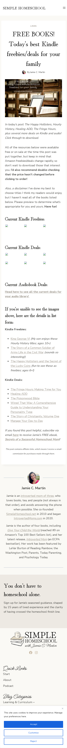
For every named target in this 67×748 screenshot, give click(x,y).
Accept (33, 724)
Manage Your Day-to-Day (27, 421)
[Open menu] (64, 7)
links (33, 26)
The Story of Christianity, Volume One (35, 416)
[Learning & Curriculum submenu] (34, 702)
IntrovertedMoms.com (28, 518)
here (16, 435)
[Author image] (24, 72)
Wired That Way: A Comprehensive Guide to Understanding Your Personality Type (33, 407)
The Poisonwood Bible (25, 398)
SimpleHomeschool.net (21, 514)
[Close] (64, 708)
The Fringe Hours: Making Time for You (36, 389)
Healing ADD (19, 394)
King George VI (20, 339)
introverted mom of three (37, 496)
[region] (33, 727)
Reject (33, 741)
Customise (33, 732)
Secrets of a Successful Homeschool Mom (32, 439)
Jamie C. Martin (37, 72)
